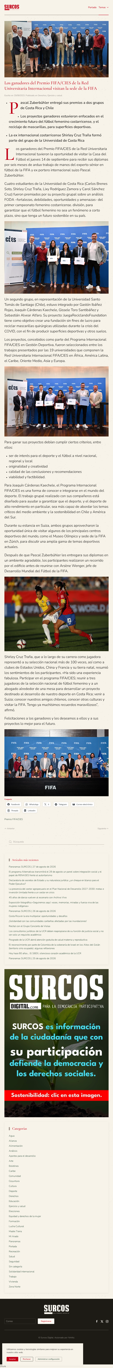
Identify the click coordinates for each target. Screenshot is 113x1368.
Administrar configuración (49, 1359)
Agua (11, 1135)
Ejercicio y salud (55, 95)
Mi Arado (13, 1236)
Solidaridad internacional (21, 1271)
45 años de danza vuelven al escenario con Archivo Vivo (38, 897)
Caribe (12, 1171)
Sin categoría (15, 1266)
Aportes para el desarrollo (22, 1156)
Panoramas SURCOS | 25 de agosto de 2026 (32, 958)
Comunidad (15, 1176)
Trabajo (12, 1276)
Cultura (12, 1186)
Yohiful (71, 1337)
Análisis (13, 1151)
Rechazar (27, 1359)
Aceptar (12, 1359)
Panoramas (14, 1241)
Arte (11, 1161)
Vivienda (13, 1281)
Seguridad (14, 1261)
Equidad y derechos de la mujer (25, 1216)
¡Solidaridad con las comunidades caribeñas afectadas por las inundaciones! (48, 921)
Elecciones (14, 1211)
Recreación (14, 1251)
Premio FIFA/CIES (13, 819)
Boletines (14, 1166)
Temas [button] (102, 7)
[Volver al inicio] (11, 7)
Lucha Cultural (16, 1226)
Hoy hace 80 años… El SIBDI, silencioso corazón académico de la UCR (45, 953)
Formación (14, 1221)
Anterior (11, 828)
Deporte (13, 1191)
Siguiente (102, 828)
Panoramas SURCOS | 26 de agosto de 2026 (32, 911)
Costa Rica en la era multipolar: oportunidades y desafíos (38, 916)
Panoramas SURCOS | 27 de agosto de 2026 (32, 866)
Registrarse (46, 1321)
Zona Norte (14, 1286)
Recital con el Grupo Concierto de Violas (29, 926)
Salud (12, 1256)
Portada (92, 7)
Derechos (42, 95)
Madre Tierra (15, 1231)
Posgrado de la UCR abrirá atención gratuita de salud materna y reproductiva (48, 939)
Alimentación (16, 1146)
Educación (14, 1201)
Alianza (13, 1141)
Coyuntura (14, 1181)
